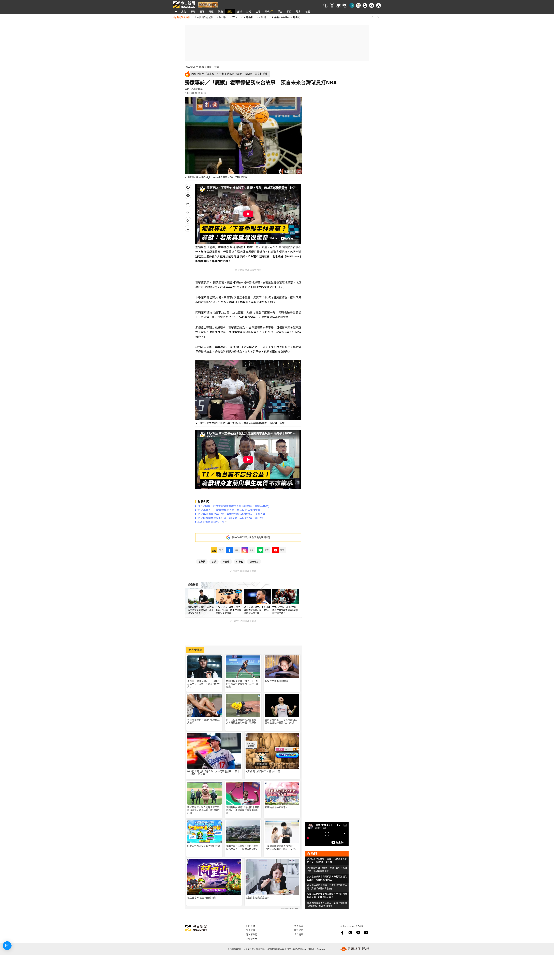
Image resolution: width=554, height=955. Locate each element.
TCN (234, 17)
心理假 (262, 17)
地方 (298, 11)
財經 (248, 11)
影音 (280, 11)
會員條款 (298, 926)
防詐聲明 (250, 926)
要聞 (202, 11)
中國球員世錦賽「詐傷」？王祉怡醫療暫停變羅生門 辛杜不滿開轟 (242, 684)
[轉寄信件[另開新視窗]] (188, 204)
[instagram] (332, 5)
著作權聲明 (251, 939)
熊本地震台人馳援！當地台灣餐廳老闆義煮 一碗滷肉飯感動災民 (242, 847)
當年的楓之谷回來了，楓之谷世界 (263, 771)
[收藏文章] (188, 228)
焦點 (183, 11)
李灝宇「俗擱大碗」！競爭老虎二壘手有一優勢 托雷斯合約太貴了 (203, 684)
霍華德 (201, 561)
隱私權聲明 (251, 934)
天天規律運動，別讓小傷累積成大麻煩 (203, 721)
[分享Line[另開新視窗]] (188, 195)
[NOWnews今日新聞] (184, 4)
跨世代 (222, 17)
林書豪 (226, 561)
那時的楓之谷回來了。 (276, 807)
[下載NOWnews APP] (365, 5)
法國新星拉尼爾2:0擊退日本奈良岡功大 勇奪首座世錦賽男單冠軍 (242, 810)
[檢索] (371, 5)
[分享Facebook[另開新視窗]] (188, 187)
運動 (230, 11)
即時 (192, 11)
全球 (239, 11)
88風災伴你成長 (205, 17)
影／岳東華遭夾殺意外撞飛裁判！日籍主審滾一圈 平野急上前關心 (242, 721)
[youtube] (344, 5)
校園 (307, 11)
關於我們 (298, 930)
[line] (338, 5)
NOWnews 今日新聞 (194, 67)
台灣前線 (248, 17)
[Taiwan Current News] (351, 5)
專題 (211, 11)
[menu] (176, 11)
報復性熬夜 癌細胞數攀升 (278, 681)
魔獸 (214, 561)
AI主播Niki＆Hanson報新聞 (286, 17)
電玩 (267, 11)
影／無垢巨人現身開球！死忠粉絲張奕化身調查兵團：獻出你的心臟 (203, 810)
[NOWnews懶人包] (358, 5)
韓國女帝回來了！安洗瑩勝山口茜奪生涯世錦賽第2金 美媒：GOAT (281, 721)
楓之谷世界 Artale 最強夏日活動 (203, 846)
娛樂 (220, 11)
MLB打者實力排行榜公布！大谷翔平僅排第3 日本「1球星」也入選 (213, 772)
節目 (289, 11)
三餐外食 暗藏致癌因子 (257, 897)
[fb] (325, 5)
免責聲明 (250, 930)
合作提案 (298, 934)
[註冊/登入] (378, 5)
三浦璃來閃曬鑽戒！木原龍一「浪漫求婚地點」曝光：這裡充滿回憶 (281, 847)
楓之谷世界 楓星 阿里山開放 (201, 897)
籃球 (216, 67)
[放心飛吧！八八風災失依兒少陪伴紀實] (208, 4)
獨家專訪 (254, 561)
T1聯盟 (239, 561)
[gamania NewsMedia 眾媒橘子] (354, 949)
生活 (258, 11)
